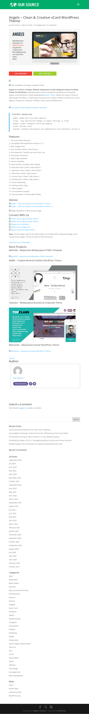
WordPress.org (14, 696)
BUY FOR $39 (44, 74)
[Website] (30, 384)
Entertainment (14, 594)
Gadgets (12, 604)
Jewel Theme (50, 95)
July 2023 (12, 463)
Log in (11, 685)
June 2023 (13, 467)
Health (11, 615)
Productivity (13, 640)
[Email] (34, 384)
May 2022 (12, 492)
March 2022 (13, 499)
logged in (22, 408)
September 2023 (15, 460)
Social (11, 654)
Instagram (13, 622)
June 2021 (13, 513)
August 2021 (14, 506)
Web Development (16, 676)
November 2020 (15, 538)
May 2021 (12, 517)
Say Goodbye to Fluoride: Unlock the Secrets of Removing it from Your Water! (38, 433)
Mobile (11, 636)
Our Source (15, 25)
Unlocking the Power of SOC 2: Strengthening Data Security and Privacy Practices (40, 440)
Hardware (13, 611)
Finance (12, 601)
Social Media (14, 658)
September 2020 (15, 545)
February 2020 (14, 563)
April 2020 (13, 559)
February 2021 (14, 527)
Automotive (13, 580)
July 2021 (12, 510)
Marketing (13, 633)
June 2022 (13, 488)
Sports (11, 661)
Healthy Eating (14, 619)
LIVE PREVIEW (20, 74)
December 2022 (15, 478)
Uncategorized (39, 25)
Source (11, 358)
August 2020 (14, 549)
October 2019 (14, 567)
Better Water (14, 583)
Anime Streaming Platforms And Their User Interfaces (30, 430)
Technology (13, 668)
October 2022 (14, 481)
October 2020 (14, 542)
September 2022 (15, 485)
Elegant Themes (39, 711)
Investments (13, 626)
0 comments (52, 25)
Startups (12, 665)
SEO (10, 651)
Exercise (12, 597)
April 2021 (13, 520)
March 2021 (13, 524)
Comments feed (15, 692)
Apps (11, 576)
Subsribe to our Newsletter (19, 242)
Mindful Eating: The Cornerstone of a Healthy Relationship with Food (35, 444)
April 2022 (13, 496)
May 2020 (12, 556)
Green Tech (13, 608)
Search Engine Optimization (20, 644)
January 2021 (14, 531)
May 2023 (12, 471)
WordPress (61, 711)
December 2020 (15, 535)
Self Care (12, 647)
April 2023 (13, 474)
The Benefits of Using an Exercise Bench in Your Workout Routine (34, 437)
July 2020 (12, 552)
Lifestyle (12, 629)
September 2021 (15, 503)
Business (12, 587)
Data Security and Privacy (19, 590)
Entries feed (13, 688)
